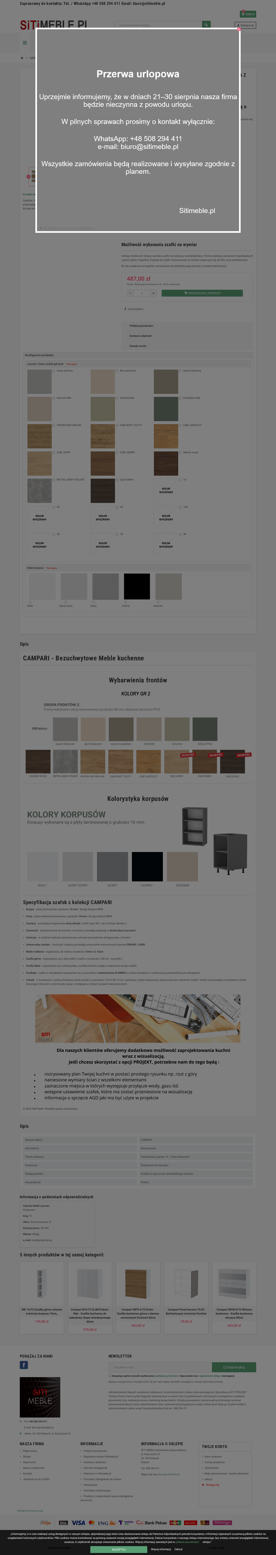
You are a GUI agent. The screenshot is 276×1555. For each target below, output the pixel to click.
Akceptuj (119, 1549)
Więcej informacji (161, 1549)
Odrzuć (179, 1549)
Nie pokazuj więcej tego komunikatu (68, 228)
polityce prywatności (187, 1541)
